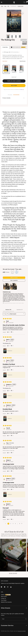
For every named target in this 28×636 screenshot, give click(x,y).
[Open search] (4, 313)
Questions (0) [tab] (20, 309)
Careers (3, 594)
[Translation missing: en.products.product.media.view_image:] (8, 36)
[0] (26, 2)
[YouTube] (11, 587)
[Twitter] (5, 586)
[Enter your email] (25, 618)
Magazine (14, 237)
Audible (5, 198)
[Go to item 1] (6, 286)
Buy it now (14, 85)
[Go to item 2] (13, 286)
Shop (5, 6)
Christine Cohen (20, 6)
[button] (5, 350)
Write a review (14, 277)
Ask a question (14, 280)
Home (2, 6)
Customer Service (7, 625)
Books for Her (13, 573)
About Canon (4, 596)
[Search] (24, 2)
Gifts (8, 6)
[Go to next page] (22, 524)
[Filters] (7, 313)
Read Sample (22, 61)
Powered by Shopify (22, 631)
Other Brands (5, 608)
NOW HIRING (8, 594)
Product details (6, 98)
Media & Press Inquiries (6, 602)
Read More (5, 61)
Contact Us (3, 598)
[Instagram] (8, 586)
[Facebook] (2, 586)
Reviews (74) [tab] (8, 309)
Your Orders (3, 600)
